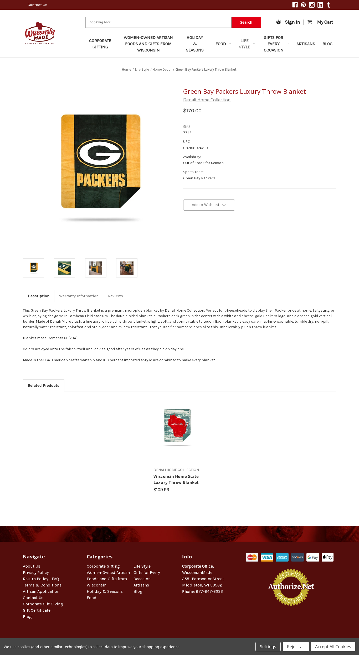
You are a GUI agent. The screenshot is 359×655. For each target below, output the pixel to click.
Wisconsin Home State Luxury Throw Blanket (176, 479)
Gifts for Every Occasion (274, 44)
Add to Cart (177, 432)
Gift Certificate (36, 610)
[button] (291, 622)
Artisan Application (41, 591)
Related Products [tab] (43, 385)
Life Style (244, 43)
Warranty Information (79, 296)
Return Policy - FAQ (41, 578)
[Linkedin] (320, 5)
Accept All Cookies (333, 646)
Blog (327, 43)
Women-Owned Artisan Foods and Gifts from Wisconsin (148, 44)
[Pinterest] (303, 5)
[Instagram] (312, 5)
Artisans (305, 43)
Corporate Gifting (100, 43)
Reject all (296, 646)
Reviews (115, 296)
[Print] (203, 231)
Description (38, 296)
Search (246, 22)
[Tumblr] (328, 5)
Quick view (176, 423)
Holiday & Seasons (195, 44)
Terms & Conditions (42, 585)
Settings (268, 646)
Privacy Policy (36, 572)
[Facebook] (295, 5)
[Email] (194, 231)
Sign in (292, 22)
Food (221, 43)
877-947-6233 (209, 591)
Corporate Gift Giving (43, 603)
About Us (31, 566)
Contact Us (37, 4)
